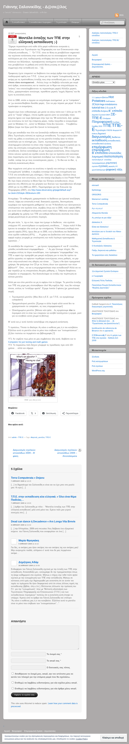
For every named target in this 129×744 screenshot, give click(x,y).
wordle (110, 108)
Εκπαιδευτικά (18, 22)
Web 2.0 (104, 108)
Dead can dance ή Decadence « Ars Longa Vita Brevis (43, 521)
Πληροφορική (102, 121)
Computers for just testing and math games (28, 342)
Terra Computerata (100, 204)
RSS (121, 15)
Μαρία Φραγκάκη (29, 540)
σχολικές (103, 166)
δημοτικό (102, 133)
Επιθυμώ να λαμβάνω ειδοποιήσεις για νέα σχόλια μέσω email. (46, 683)
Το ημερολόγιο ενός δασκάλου (104, 255)
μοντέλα (41, 437)
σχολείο (95, 166)
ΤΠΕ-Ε (20, 437)
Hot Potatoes (103, 98)
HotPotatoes (110, 101)
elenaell (95, 185)
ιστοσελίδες (115, 153)
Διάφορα (75, 22)
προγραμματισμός (98, 163)
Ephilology (96, 190)
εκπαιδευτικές (114, 140)
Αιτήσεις (104, 111)
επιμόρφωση (102, 147)
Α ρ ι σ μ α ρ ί (97, 208)
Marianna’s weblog (100, 199)
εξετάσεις (107, 144)
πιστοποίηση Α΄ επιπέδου (101, 160)
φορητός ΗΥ (113, 166)
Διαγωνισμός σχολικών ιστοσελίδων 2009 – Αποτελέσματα (65, 453)
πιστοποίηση (113, 156)
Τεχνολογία (61, 22)
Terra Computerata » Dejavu (27, 477)
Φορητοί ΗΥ (117, 130)
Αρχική (6, 22)
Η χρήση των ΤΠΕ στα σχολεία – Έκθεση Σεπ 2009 (106, 337)
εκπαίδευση (99, 140)
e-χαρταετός (108, 331)
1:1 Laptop (96, 97)
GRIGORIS (96, 195)
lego (102, 104)
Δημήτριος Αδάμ (28, 562)
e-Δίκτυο (104, 97)
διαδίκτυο (116, 137)
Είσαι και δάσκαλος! (100, 227)
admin (14, 437)
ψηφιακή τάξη (114, 169)
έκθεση (94, 134)
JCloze (96, 104)
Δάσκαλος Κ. (97, 222)
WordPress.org (98, 371)
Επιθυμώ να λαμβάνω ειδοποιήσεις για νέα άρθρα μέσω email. (46, 688)
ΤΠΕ (107, 125)
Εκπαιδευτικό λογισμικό (40, 22)
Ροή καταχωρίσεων (100, 361)
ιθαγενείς (34, 437)
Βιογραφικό (97, 60)
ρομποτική (111, 163)
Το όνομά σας (53, 654)
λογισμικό (98, 156)
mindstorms (111, 104)
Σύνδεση (95, 357)
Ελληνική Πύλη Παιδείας (102, 280)
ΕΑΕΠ (108, 115)
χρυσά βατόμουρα (98, 170)
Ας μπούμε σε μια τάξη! (101, 218)
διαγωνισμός (101, 137)
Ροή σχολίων (97, 366)
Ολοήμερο (107, 118)
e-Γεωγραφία (97, 276)
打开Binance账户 (99, 335)
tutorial (96, 107)
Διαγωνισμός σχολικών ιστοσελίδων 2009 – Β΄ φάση (24, 453)
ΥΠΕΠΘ (109, 130)
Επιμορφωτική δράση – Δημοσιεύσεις (40, 731)
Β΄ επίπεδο (115, 110)
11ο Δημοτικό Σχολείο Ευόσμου (105, 271)
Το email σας (53, 661)
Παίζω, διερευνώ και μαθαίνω (104, 250)
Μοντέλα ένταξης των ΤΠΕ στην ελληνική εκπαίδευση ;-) (44, 40)
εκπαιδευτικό (98, 143)
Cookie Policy (82, 739)
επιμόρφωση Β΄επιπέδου (101, 151)
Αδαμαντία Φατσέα (100, 213)
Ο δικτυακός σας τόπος (58, 667)
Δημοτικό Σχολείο (98, 115)
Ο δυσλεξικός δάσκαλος (102, 246)
